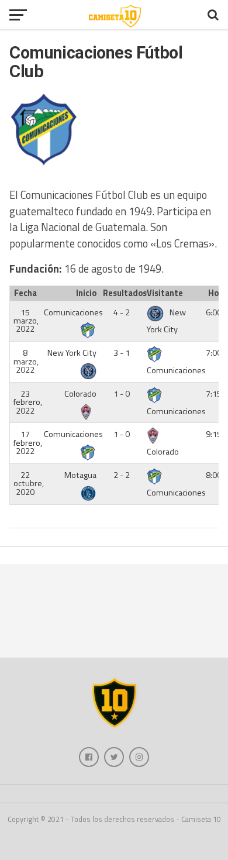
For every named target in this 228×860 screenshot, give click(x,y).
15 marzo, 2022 (26, 321)
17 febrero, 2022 (27, 442)
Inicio (86, 293)
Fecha (25, 293)
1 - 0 (121, 393)
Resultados (123, 293)
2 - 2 (121, 475)
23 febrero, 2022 (27, 402)
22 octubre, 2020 (28, 483)
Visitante (165, 293)
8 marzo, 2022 (26, 361)
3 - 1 (121, 352)
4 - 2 (121, 312)
